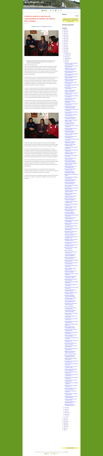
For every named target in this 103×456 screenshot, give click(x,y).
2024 (65, 33)
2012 (65, 418)
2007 (65, 426)
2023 (65, 35)
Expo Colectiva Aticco (68, 250)
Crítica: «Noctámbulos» (68, 306)
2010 (65, 421)
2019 (65, 41)
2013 (65, 51)
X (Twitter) (49, 26)
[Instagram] (53, 10)
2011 (65, 419)
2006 (65, 428)
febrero (66, 414)
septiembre (67, 58)
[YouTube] (55, 10)
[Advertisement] (70, 439)
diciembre (67, 53)
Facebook (39, 26)
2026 (65, 30)
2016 (65, 46)
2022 (65, 36)
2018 (65, 43)
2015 (65, 48)
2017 (65, 45)
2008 (65, 424)
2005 (65, 429)
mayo (66, 409)
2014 (65, 50)
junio (66, 407)
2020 (65, 40)
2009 (65, 423)
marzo (66, 412)
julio (65, 61)
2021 (65, 38)
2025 (65, 31)
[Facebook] (50, 10)
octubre (66, 56)
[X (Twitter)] (58, 10)
